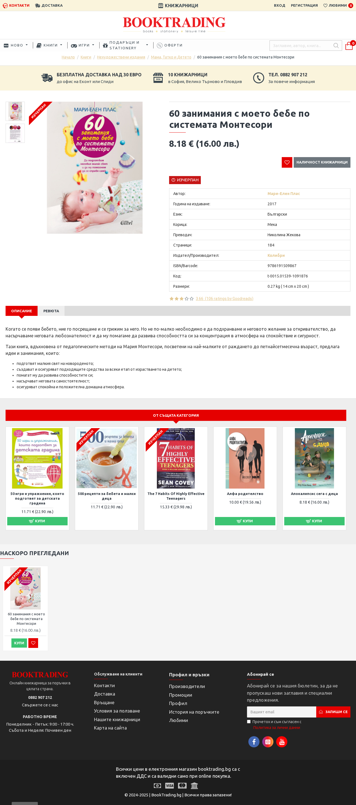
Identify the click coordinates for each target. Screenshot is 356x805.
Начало (68, 57)
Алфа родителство (245, 494)
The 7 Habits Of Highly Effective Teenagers (175, 496)
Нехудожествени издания (121, 57)
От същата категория (176, 415)
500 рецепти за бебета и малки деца (107, 496)
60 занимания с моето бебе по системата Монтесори (26, 618)
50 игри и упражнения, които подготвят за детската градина (37, 498)
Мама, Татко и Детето (171, 57)
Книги (86, 57)
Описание (21, 311)
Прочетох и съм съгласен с (277, 724)
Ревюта (51, 311)
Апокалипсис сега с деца (314, 494)
